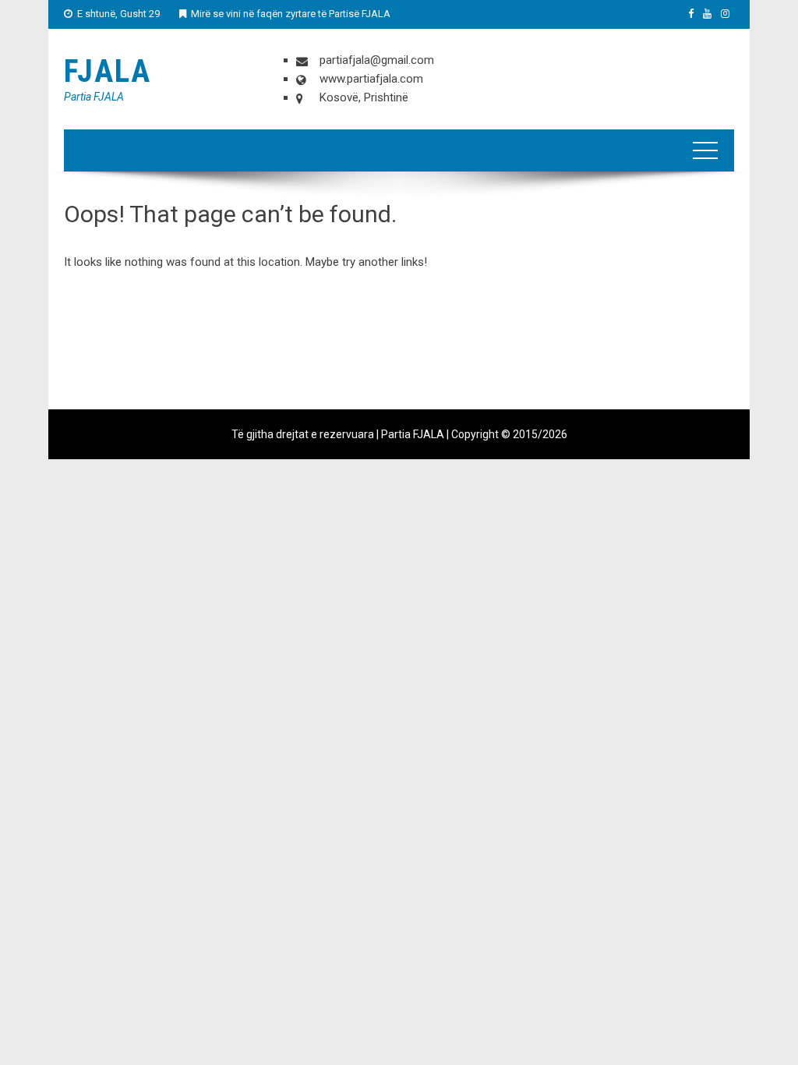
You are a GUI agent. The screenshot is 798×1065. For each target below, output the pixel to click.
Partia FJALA (94, 96)
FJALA (107, 71)
